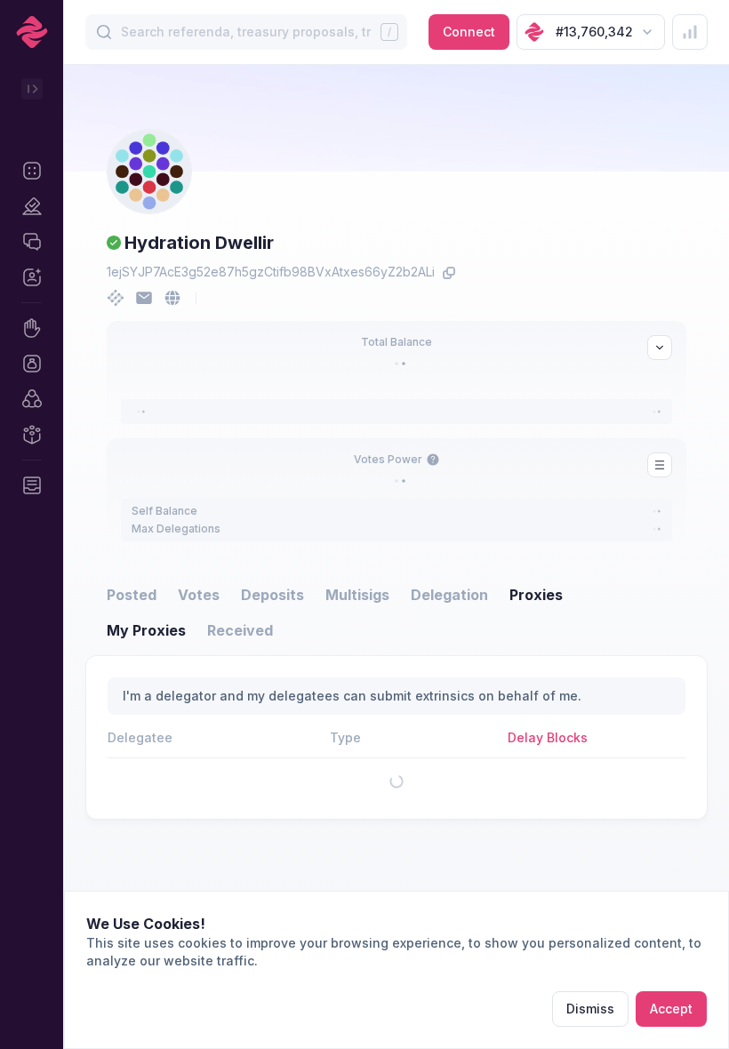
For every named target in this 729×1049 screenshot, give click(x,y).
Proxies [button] (536, 595)
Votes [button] (199, 595)
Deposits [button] (272, 595)
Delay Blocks (548, 737)
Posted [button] (131, 595)
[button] (31, 170)
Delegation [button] (449, 595)
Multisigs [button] (357, 595)
